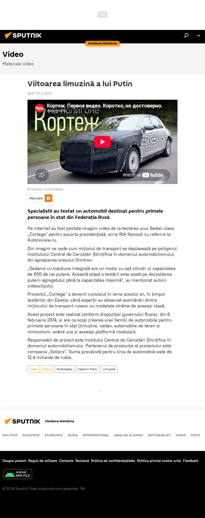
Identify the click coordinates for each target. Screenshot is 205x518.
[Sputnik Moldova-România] (24, 39)
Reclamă (82, 460)
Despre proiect (14, 460)
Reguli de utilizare (42, 460)
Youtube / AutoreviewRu (47, 189)
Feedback (190, 460)
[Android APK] (18, 474)
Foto (195, 435)
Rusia (47, 369)
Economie (54, 435)
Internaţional (96, 435)
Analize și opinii (128, 435)
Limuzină (109, 369)
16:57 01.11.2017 (40, 93)
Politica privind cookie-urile (159, 460)
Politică (9, 435)
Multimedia (64, 369)
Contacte (66, 460)
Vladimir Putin (87, 369)
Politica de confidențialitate (113, 460)
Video (34, 369)
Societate (31, 435)
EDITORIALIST (159, 435)
